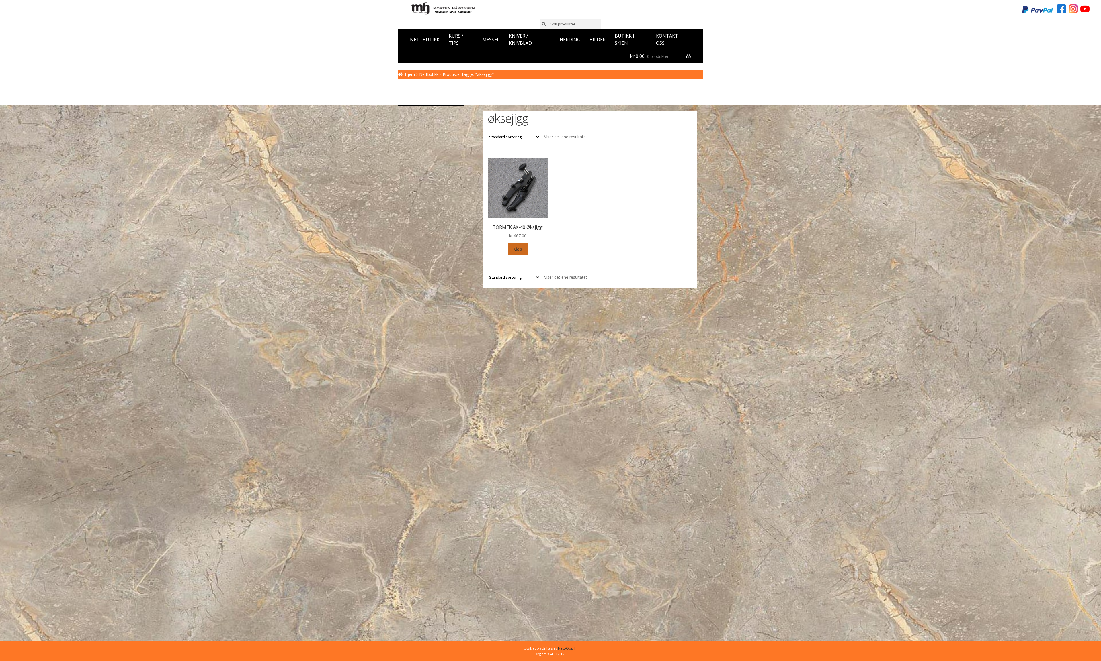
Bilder (597, 39)
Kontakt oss (667, 39)
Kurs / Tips (456, 39)
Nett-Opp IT (567, 648)
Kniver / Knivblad (520, 39)
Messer (491, 39)
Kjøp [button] (517, 249)
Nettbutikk (425, 39)
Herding (570, 39)
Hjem (410, 74)
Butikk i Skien (624, 39)
